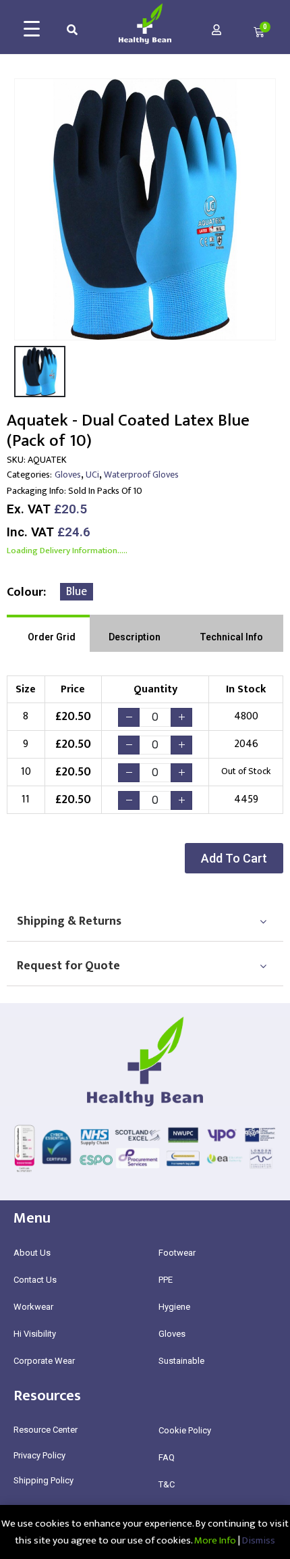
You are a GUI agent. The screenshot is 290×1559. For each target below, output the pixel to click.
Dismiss (258, 1540)
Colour (25, 592)
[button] (234, 858)
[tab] (48, 633)
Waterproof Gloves (141, 474)
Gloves (68, 474)
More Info (215, 1540)
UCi (92, 474)
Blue (76, 591)
